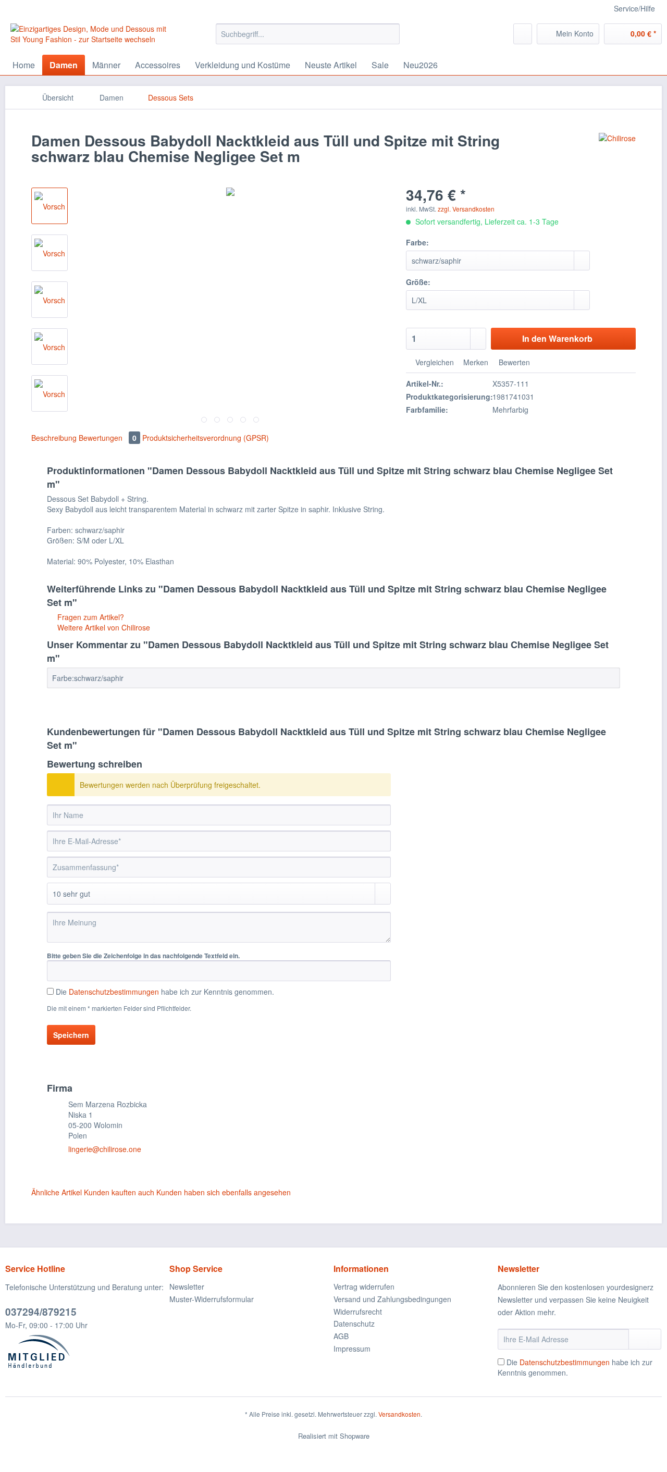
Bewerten (513, 362)
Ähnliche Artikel (56, 1192)
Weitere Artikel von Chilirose (102, 627)
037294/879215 (41, 1312)
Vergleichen (433, 362)
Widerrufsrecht (358, 1311)
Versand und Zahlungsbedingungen (392, 1299)
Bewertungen (108, 437)
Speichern (71, 1035)
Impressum (352, 1348)
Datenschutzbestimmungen (114, 991)
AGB (341, 1336)
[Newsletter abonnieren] (644, 1339)
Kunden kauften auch (119, 1192)
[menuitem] (308, 39)
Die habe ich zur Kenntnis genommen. (165, 991)
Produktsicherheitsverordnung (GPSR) (205, 437)
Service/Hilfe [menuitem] (634, 8)
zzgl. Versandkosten (466, 208)
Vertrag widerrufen (364, 1286)
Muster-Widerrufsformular (211, 1299)
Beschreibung (54, 437)
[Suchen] (390, 33)
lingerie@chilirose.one (104, 1149)
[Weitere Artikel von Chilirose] (617, 151)
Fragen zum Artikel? (89, 617)
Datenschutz (354, 1323)
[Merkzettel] (522, 33)
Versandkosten (399, 1413)
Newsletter (186, 1286)
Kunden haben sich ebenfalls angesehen (223, 1192)
